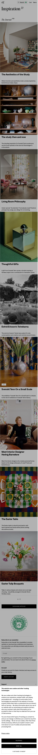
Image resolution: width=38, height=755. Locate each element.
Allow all (19, 740)
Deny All (19, 746)
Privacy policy (5, 733)
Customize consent (19, 751)
